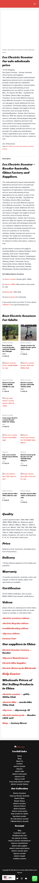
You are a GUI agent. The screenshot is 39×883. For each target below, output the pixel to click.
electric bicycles (19, 809)
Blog (19, 831)
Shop (5, 723)
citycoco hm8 (19, 779)
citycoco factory (19, 806)
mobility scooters (19, 859)
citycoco (7, 710)
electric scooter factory (19, 784)
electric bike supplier (19, 846)
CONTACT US (7, 305)
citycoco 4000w (10, 284)
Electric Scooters (19, 793)
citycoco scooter (19, 853)
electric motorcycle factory (19, 848)
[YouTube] (26, 879)
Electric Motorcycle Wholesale (19, 668)
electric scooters (19, 803)
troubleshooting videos (15, 628)
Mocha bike (8, 292)
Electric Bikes (19, 798)
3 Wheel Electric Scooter (20, 821)
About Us (19, 761)
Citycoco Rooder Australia (19, 796)
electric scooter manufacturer (19, 841)
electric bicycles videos (15, 623)
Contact (19, 764)
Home (4, 50)
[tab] (19, 159)
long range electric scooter (19, 782)
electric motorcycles (19, 811)
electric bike (9, 702)
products (12, 297)
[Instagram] (22, 879)
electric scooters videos (15, 618)
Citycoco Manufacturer (15, 657)
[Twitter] (17, 879)
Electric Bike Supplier (14, 662)
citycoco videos (11, 633)
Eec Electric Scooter (13, 146)
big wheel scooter (19, 816)
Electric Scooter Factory (15, 649)
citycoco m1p (19, 776)
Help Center (11, 674)
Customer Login (20, 833)
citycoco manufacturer (19, 843)
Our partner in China (19, 838)
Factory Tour (9, 638)
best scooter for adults (19, 814)
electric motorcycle (13, 715)
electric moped (19, 856)
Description (6, 159)
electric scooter (10, 279)
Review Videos (19, 801)
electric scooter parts (20, 851)
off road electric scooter (20, 819)
